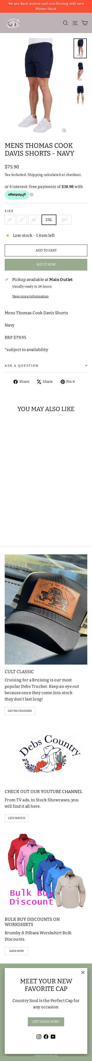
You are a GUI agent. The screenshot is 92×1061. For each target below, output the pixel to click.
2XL (49, 219)
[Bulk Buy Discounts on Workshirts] (46, 871)
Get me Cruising (20, 711)
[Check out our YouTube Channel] (46, 753)
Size (9, 211)
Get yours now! (46, 1022)
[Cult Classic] (46, 609)
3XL (64, 219)
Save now (16, 951)
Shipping (35, 175)
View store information (30, 296)
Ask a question (22, 365)
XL (34, 219)
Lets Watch (16, 818)
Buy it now (46, 265)
